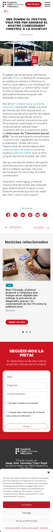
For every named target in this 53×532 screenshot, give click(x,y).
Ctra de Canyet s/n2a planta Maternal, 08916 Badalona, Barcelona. (26, 464)
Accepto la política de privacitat (23, 403)
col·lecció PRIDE (21, 153)
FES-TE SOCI (33, 4)
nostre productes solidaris (18, 149)
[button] (48, 472)
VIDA (16, 78)
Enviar (26, 426)
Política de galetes (12, 528)
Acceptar (26, 504)
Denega (26, 512)
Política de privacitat (30, 528)
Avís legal (44, 528)
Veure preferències (26, 520)
